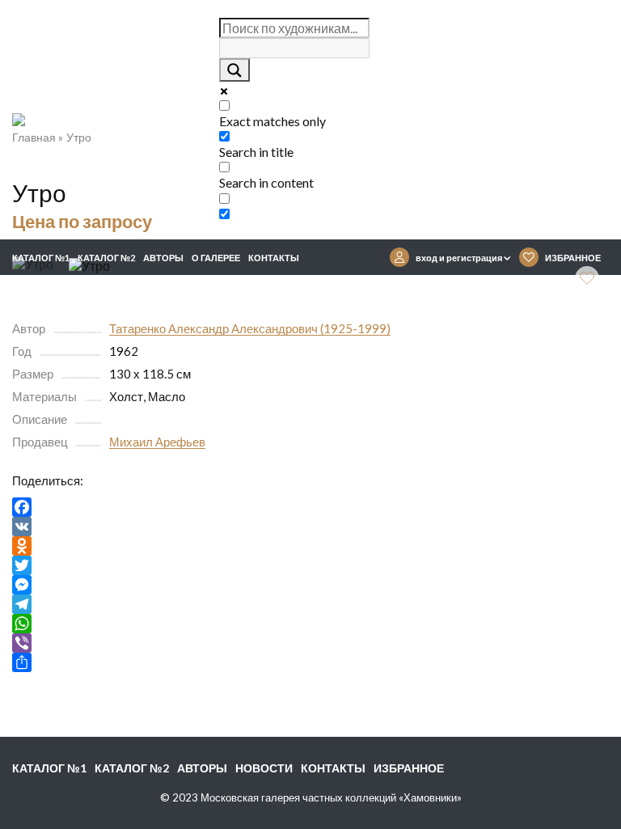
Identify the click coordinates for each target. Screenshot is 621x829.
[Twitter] (310, 565)
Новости (264, 768)
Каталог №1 (41, 257)
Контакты (273, 257)
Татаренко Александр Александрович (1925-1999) (250, 328)
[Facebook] (310, 507)
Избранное (409, 768)
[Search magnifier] (234, 70)
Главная (34, 137)
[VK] (310, 526)
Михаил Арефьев (157, 441)
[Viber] (310, 643)
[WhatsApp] (310, 623)
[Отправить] (310, 662)
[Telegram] (310, 604)
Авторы (163, 257)
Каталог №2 (106, 257)
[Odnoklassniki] (310, 546)
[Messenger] (310, 584)
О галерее (216, 257)
